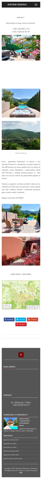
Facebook (10, 319)
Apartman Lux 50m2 (10, 443)
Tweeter (22, 319)
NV (21, 473)
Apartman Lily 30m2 (10, 447)
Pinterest (21, 324)
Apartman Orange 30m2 (11, 451)
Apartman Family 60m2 (11, 440)
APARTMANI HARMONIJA (17, 4)
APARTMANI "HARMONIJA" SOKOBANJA (24, 420)
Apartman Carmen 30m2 (11, 455)
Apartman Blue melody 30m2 (13, 458)
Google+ (34, 319)
